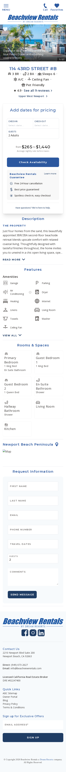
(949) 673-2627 (19, 664)
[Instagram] (33, 632)
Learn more (50, 173)
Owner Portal (10, 696)
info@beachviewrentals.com (26, 668)
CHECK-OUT (40, 121)
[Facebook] (24, 632)
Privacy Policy (10, 703)
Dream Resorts (46, 759)
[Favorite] (5, 29)
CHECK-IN (12, 121)
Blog (5, 700)
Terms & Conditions (14, 707)
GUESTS (12, 131)
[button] (33, 42)
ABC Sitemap (10, 693)
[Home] (33, 18)
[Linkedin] (41, 632)
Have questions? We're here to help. (33, 207)
